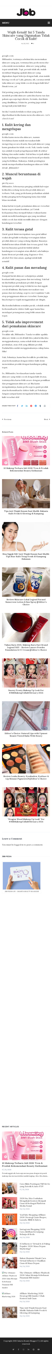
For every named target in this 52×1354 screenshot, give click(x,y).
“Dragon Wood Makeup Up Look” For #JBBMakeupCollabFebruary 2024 (26, 820)
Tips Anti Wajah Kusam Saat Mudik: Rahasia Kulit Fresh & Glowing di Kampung (26, 512)
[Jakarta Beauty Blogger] (26, 12)
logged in (18, 844)
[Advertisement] (26, 1009)
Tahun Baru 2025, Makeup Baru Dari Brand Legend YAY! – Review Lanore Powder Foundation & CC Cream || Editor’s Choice (26, 647)
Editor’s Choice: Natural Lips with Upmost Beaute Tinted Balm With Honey (26, 734)
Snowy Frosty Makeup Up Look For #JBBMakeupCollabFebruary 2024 (26, 691)
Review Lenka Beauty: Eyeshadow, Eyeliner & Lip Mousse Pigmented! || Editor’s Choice (26, 777)
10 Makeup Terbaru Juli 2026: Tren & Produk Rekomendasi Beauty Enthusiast (26, 469)
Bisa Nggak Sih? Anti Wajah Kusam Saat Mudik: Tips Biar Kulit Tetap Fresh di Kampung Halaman (26, 556)
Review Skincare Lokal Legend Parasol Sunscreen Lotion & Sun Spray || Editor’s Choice (26, 602)
